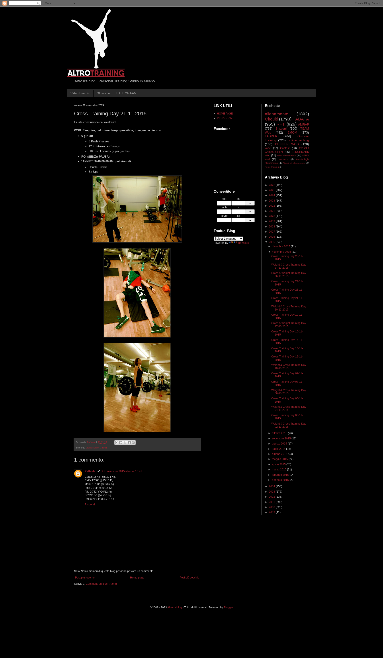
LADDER (271, 136)
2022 (272, 205)
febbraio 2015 (280, 474)
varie (268, 148)
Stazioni (281, 128)
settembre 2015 (281, 438)
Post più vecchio (189, 577)
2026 (272, 185)
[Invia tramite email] (116, 442)
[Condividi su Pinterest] (133, 442)
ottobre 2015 (280, 433)
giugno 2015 (280, 454)
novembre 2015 (282, 251)
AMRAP (303, 124)
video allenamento (286, 155)
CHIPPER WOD (287, 144)
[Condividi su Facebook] (129, 442)
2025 (272, 190)
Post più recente (85, 577)
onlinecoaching (298, 140)
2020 (272, 216)
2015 (272, 242)
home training (272, 167)
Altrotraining (174, 607)
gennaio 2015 (280, 479)
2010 (272, 507)
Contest (284, 148)
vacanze (283, 159)
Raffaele (90, 471)
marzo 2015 (279, 469)
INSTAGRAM (225, 118)
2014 (272, 486)
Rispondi (90, 504)
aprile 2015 (279, 464)
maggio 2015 (280, 459)
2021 (272, 211)
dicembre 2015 (281, 246)
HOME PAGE (225, 113)
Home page (137, 577)
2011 (272, 502)
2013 (272, 491)
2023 (272, 200)
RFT (280, 124)
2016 (272, 236)
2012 (272, 496)
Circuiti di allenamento (294, 163)
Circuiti (103, 447)
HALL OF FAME (127, 93)
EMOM (292, 132)
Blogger (228, 607)
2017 (272, 231)
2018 (272, 226)
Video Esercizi (80, 93)
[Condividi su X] (125, 442)
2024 (272, 195)
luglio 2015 (279, 448)
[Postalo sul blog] (121, 442)
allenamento (92, 447)
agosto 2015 (280, 443)
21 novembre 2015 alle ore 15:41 (122, 471)
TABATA (301, 119)
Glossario (103, 93)
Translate (243, 243)
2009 (272, 512)
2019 (272, 221)
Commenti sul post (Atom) (101, 583)
